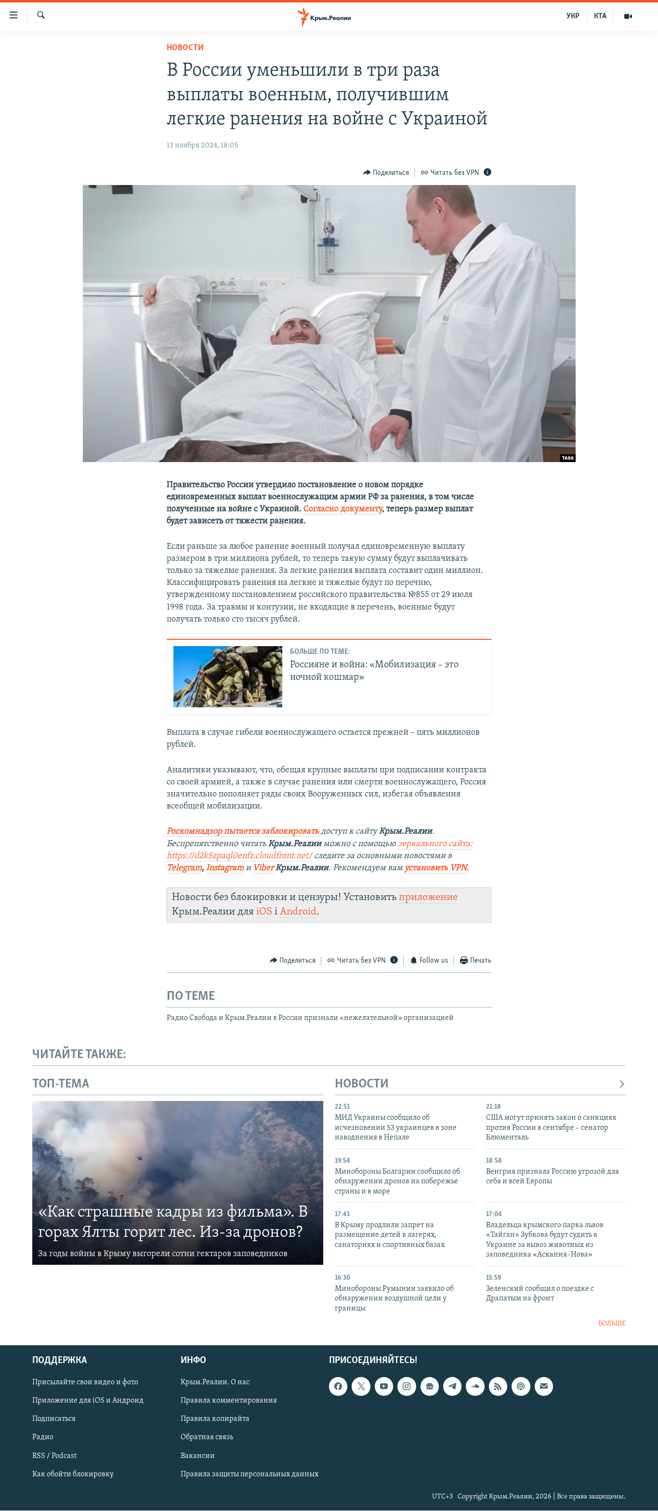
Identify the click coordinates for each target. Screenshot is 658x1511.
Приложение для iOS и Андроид (88, 1401)
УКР (572, 16)
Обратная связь (207, 1438)
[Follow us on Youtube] (384, 1387)
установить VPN (436, 868)
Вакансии (198, 1456)
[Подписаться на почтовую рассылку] (544, 1387)
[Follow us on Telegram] (452, 1387)
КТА (600, 16)
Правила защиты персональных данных (249, 1474)
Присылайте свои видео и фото (85, 1383)
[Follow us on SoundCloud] (475, 1387)
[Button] (386, 173)
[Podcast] (521, 1387)
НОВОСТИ (362, 1084)
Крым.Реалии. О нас (215, 1383)
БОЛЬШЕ (612, 1323)
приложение (428, 897)
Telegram (184, 868)
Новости (185, 48)
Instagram (225, 868)
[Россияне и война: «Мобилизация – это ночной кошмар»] (227, 676)
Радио (42, 1438)
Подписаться (54, 1419)
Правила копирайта (215, 1419)
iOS (264, 912)
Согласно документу (342, 509)
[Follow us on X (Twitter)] (361, 1387)
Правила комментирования (229, 1401)
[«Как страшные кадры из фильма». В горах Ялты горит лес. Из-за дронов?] (177, 1183)
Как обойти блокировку (73, 1474)
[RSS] (498, 1387)
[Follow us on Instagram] (406, 1387)
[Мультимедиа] (628, 16)
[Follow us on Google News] (430, 1387)
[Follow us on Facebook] (338, 1387)
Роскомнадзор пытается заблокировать (244, 831)
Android (298, 912)
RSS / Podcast (54, 1456)
